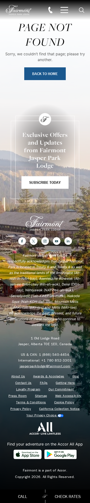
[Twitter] (33, 241)
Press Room (17, 396)
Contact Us (23, 383)
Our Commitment (61, 389)
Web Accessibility (68, 396)
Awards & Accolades (48, 376)
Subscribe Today (45, 182)
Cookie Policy (64, 402)
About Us (18, 376)
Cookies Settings (44, 415)
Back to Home (45, 73)
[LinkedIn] (68, 241)
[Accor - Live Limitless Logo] (45, 428)
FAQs (44, 383)
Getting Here (65, 383)
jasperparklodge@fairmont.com (45, 366)
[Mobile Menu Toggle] (64, 10)
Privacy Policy (20, 409)
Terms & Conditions (31, 402)
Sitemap (41, 396)
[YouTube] (56, 241)
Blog (75, 376)
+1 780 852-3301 (56, 360)
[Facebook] (22, 241)
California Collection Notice (59, 409)
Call (22, 496)
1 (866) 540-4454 (54, 354)
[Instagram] (45, 241)
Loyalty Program (28, 389)
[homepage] (21, 10)
